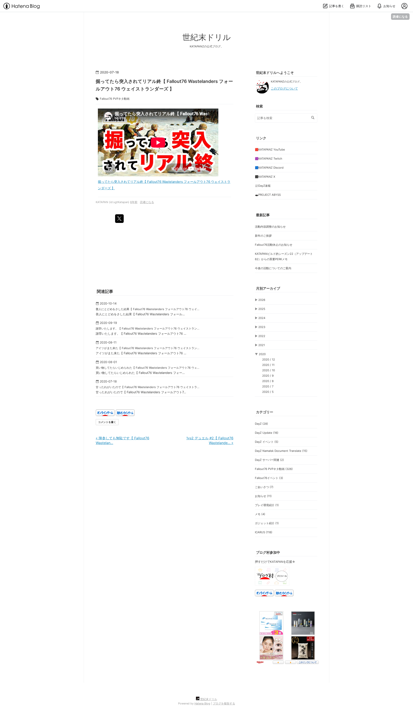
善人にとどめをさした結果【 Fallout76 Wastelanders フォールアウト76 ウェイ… (147, 309)
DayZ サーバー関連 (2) (269, 460)
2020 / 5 (268, 391)
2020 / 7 (267, 386)
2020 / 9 (268, 375)
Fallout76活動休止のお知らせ (273, 244)
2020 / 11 (268, 365)
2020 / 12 (268, 359)
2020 (262, 354)
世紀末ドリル (206, 37)
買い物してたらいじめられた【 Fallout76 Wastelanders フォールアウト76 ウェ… (147, 367)
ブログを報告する (224, 703)
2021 (261, 345)
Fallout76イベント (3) (269, 478)
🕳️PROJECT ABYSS (268, 194)
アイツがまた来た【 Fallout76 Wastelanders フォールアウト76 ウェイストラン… (147, 348)
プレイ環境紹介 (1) (267, 505)
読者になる (400, 16)
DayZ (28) (261, 423)
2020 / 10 (268, 370)
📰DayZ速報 (263, 185)
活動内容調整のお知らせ (270, 226)
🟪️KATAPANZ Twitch (268, 158)
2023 (261, 327)
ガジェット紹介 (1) (267, 523)
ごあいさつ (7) (264, 487)
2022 (261, 336)
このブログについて (284, 88)
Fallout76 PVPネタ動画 (114, 98)
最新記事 (263, 215)
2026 (261, 300)
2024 (261, 318)
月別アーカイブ (268, 288)
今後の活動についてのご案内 (273, 268)
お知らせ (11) (263, 496)
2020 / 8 (268, 381)
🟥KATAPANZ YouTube (270, 149)
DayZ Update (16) (266, 432)
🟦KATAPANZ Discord (269, 167)
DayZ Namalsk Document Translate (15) (281, 450)
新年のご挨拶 (263, 235)
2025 (261, 309)
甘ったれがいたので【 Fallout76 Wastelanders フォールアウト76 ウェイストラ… (147, 387)
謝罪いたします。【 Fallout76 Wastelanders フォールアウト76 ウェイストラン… (147, 328)
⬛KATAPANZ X (265, 176)
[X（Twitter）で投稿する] (119, 218)
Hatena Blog (202, 703)
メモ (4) (260, 514)
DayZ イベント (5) (266, 441)
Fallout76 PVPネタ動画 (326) (274, 469)
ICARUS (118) (263, 532)
